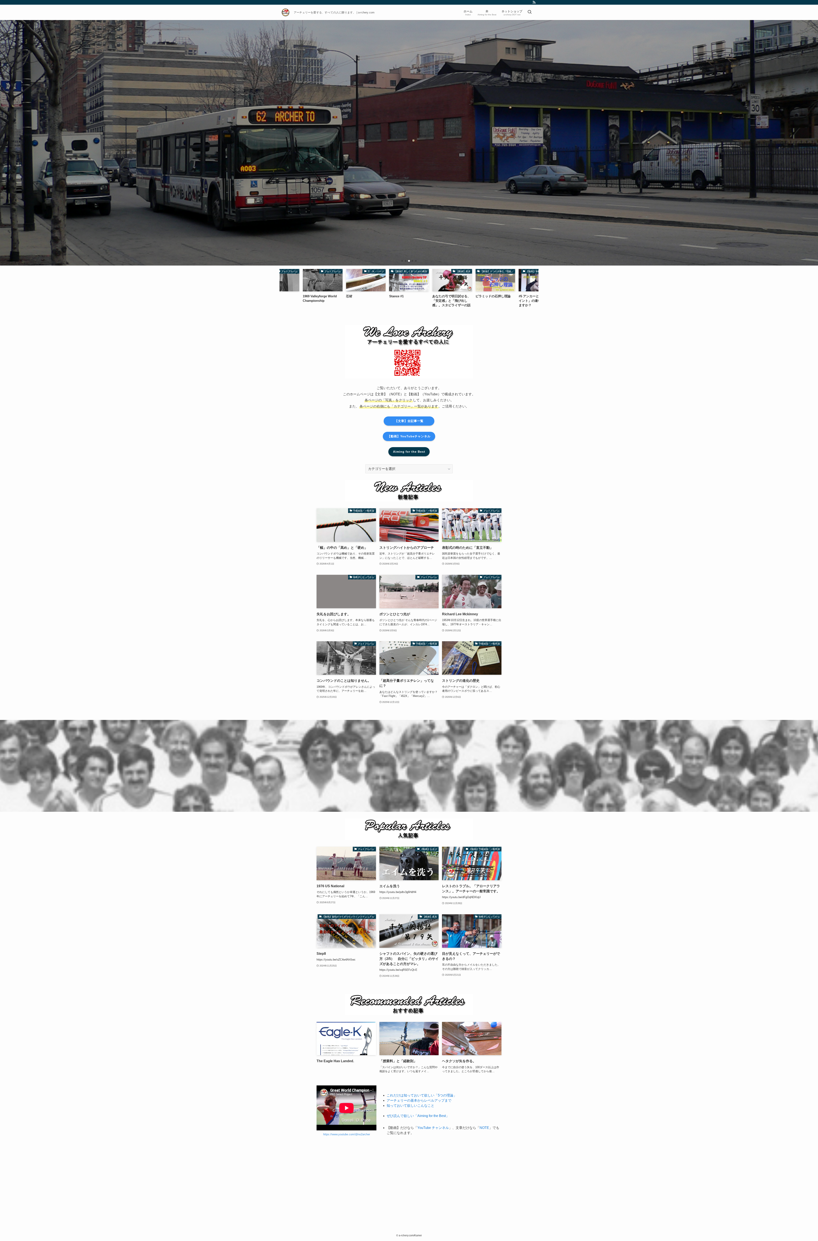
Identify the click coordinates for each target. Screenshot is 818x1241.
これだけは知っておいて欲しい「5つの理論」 (422, 1095)
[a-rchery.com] (285, 12)
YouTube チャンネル (433, 1128)
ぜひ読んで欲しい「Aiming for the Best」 (418, 1116)
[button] (402, 261)
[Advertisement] (409, 1180)
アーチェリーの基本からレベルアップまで (419, 1100)
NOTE (484, 1128)
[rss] (534, 2)
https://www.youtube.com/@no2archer (346, 1134)
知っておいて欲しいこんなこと (410, 1105)
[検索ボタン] (529, 12)
